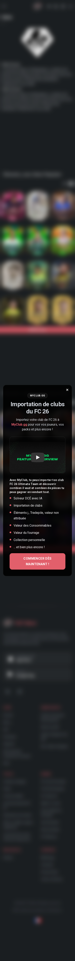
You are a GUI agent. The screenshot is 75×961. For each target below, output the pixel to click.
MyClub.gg (19, 424)
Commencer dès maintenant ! (37, 561)
